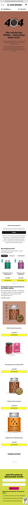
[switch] (25, 503)
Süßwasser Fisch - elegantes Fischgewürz (16, 240)
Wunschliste (23, 9)
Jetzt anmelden (14, 488)
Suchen (14, 232)
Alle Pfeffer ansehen (5, 297)
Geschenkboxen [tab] (21, 255)
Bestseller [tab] (12, 255)
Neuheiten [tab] (4, 255)
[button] (25, 5)
